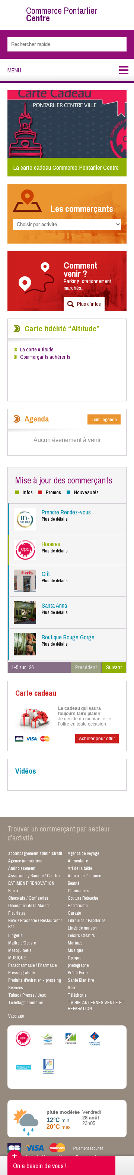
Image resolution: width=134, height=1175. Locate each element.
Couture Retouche (83, 898)
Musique (75, 950)
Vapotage (16, 1016)
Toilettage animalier (25, 1003)
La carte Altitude (37, 349)
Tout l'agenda (104, 419)
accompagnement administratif (35, 853)
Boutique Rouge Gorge (68, 640)
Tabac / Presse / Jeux (27, 995)
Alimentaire (78, 861)
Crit (55, 577)
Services (15, 988)
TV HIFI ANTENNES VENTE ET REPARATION (96, 1006)
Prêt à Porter (78, 973)
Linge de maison (82, 928)
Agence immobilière (25, 861)
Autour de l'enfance (84, 876)
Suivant (114, 667)
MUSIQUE (17, 958)
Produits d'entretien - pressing (34, 980)
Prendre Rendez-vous (66, 515)
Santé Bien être (81, 980)
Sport (72, 988)
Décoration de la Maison (29, 906)
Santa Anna (55, 608)
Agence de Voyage (83, 853)
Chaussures (78, 891)
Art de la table (80, 868)
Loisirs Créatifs (81, 936)
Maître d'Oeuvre (22, 943)
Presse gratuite (21, 973)
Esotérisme (77, 906)
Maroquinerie (19, 950)
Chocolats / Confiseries (28, 898)
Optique (74, 958)
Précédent (86, 667)
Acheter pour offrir (97, 738)
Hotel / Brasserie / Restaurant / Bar (35, 924)
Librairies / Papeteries (87, 921)
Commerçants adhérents (45, 357)
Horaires (55, 547)
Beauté (73, 883)
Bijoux (13, 891)
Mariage (75, 943)
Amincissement (21, 868)
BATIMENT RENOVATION (31, 883)
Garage (74, 913)
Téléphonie (77, 995)
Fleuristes (17, 913)
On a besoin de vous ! (40, 1166)
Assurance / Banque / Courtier (34, 876)
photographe (78, 965)
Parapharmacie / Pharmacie (32, 965)
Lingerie (15, 936)
